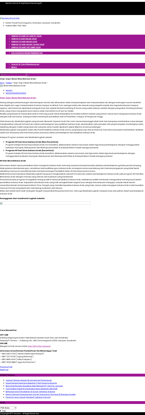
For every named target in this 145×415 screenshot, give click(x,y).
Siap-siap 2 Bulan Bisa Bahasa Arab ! (18, 97)
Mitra (14, 67)
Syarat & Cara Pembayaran (25, 64)
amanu (9, 90)
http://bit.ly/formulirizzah (39, 346)
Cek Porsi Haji (12, 55)
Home (8, 30)
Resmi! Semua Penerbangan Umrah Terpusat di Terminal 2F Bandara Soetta (41, 394)
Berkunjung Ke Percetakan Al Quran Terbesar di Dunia (30, 391)
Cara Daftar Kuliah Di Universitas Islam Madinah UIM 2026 (31, 388)
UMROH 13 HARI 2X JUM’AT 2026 (26, 36)
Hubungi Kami (13, 70)
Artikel (9, 58)
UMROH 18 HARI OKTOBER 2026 (26, 47)
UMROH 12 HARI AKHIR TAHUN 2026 (27, 44)
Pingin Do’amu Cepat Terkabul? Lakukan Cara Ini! (28, 397)
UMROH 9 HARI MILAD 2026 (24, 38)
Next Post (4, 369)
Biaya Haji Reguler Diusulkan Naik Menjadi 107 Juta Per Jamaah (34, 386)
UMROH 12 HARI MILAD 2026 (24, 41)
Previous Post (6, 366)
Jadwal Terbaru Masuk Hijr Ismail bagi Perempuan (29, 380)
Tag (4, 410)
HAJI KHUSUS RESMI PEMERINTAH (27, 53)
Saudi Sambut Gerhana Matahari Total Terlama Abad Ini (31, 383)
